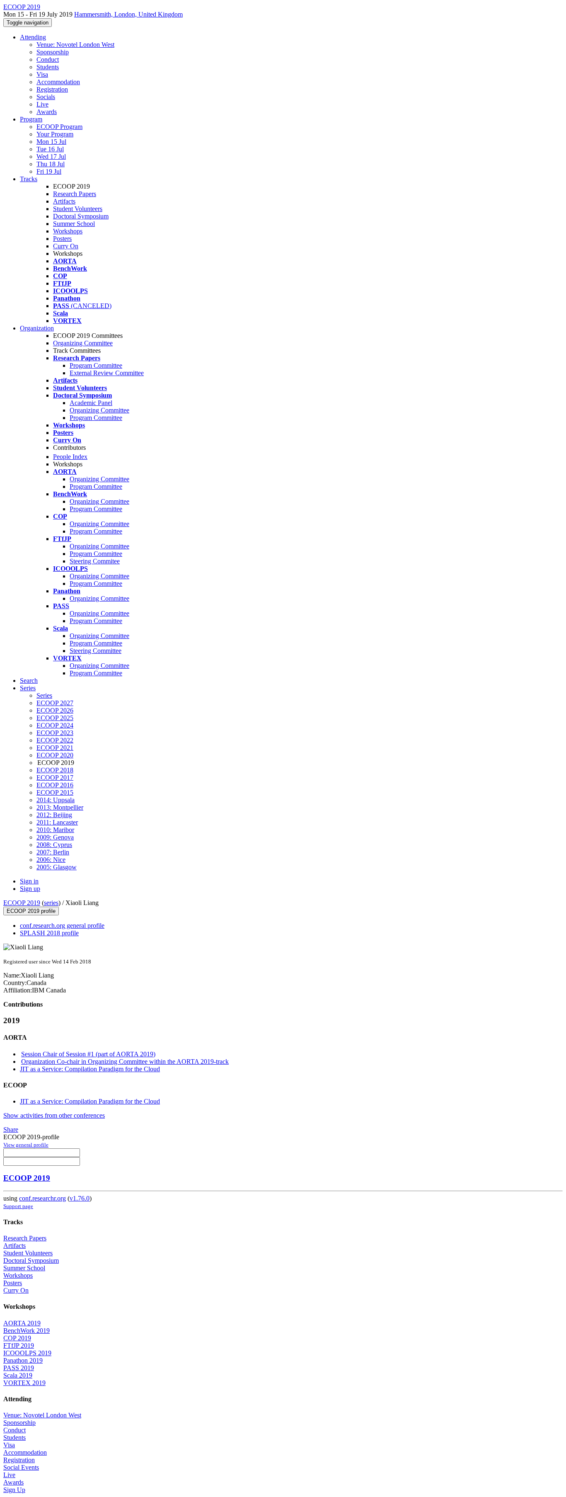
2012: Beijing (54, 814)
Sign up (30, 888)
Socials (45, 96)
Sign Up (14, 1489)
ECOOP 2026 (54, 710)
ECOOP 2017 (54, 777)
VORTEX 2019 (24, 1382)
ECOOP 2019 (21, 902)
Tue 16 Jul (50, 149)
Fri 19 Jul (48, 171)
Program (31, 119)
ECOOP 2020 (54, 755)
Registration (52, 89)
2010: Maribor (55, 829)
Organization (37, 328)
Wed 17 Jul (51, 156)
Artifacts (64, 201)
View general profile (25, 1145)
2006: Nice (50, 859)
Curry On (65, 246)
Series (44, 695)
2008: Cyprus (54, 844)
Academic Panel (91, 402)
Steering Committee (95, 650)
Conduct (47, 59)
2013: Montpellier (59, 807)
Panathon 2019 (23, 1360)
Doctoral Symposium (81, 216)
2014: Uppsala (55, 799)
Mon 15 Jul (51, 141)
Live (42, 104)
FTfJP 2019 (18, 1345)
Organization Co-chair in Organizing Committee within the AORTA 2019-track (125, 1061)
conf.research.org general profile (62, 925)
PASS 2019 (18, 1367)
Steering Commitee (95, 561)
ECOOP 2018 (54, 770)
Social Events (21, 1467)
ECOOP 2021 (54, 747)
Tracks (28, 178)
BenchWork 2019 (26, 1330)
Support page (18, 1206)
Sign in (29, 881)
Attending (33, 37)
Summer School (74, 223)
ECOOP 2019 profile (31, 911)
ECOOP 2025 (54, 717)
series (51, 902)
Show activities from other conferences (54, 1115)
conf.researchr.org (42, 1198)
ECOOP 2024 (54, 725)
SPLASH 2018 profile (49, 933)
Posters (62, 238)
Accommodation (58, 81)
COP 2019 (17, 1338)
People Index (70, 456)
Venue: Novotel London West (75, 44)
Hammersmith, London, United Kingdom (128, 14)
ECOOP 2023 (54, 732)
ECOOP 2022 (54, 740)
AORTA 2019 (22, 1323)
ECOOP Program (59, 126)
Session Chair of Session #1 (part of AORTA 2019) (88, 1054)
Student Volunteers (77, 208)
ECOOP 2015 (54, 792)
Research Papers (74, 193)
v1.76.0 (79, 1198)
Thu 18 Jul (50, 163)
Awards (46, 111)
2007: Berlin (52, 852)
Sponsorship (52, 52)
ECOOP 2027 (54, 702)
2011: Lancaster (57, 822)
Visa (42, 74)
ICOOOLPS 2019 (27, 1352)
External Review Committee (107, 372)
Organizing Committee (83, 343)
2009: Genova (55, 837)
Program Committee (96, 365)
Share (10, 1129)
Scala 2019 (17, 1375)
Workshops (67, 231)
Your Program (54, 134)
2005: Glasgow (56, 867)
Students (47, 66)
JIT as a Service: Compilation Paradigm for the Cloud (90, 1068)
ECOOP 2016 (54, 785)
